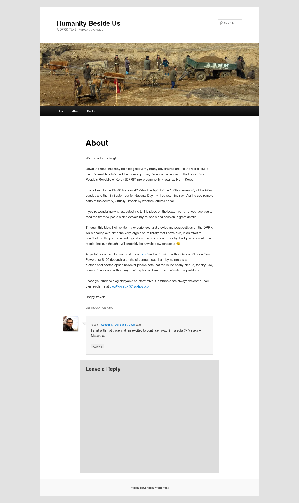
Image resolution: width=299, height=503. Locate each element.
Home (61, 111)
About (76, 111)
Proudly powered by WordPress (149, 488)
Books (91, 111)
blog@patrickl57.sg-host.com (130, 286)
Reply (97, 346)
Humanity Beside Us (88, 23)
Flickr (144, 254)
